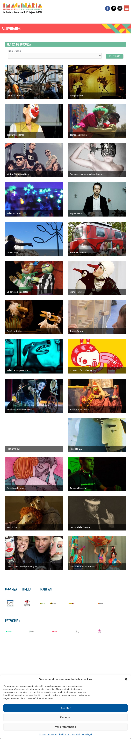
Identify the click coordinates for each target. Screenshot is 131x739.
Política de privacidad (69, 734)
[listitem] (34, 82)
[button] (126, 679)
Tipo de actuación (14, 51)
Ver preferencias (65, 726)
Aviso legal (87, 734)
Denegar (65, 717)
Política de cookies (48, 734)
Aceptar (66, 708)
